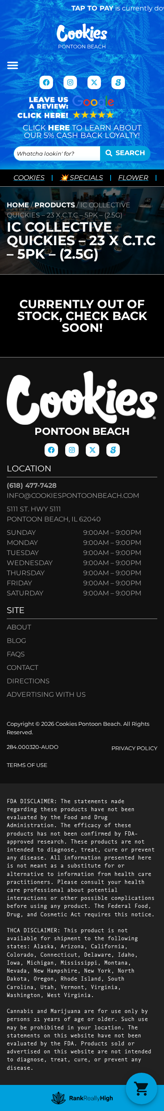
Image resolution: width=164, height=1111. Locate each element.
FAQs (16, 654)
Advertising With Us (46, 694)
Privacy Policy (134, 748)
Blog (16, 641)
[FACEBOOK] (46, 82)
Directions (28, 681)
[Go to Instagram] (70, 82)
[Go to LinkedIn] (118, 82)
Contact (22, 668)
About (19, 627)
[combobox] (57, 153)
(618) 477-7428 (32, 485)
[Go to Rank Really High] (82, 1098)
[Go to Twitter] (94, 82)
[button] (13, 65)
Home (18, 205)
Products (54, 205)
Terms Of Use (27, 765)
